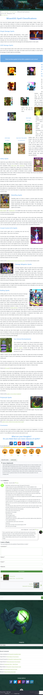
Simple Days (16, 693)
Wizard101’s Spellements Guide (14, 659)
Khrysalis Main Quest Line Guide (10, 669)
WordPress (7, 693)
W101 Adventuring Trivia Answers (13, 661)
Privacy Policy (3, 692)
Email (3, 562)
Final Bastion (23, 2)
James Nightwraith (4, 15)
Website (3, 566)
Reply (17, 482)
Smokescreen (12, 210)
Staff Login (8, 692)
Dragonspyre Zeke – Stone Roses (11, 664)
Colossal (20, 347)
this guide (7, 368)
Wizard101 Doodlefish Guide (15, 654)
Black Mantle (3, 210)
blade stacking (14, 307)
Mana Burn (13, 165)
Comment (4, 546)
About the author (5, 459)
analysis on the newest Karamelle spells (16, 260)
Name (3, 557)
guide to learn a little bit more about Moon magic (13, 421)
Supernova (21, 165)
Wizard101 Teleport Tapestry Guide (14, 666)
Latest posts (13, 459)
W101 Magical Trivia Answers (13, 656)
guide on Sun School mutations (14, 393)
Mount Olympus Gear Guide (10, 671)
